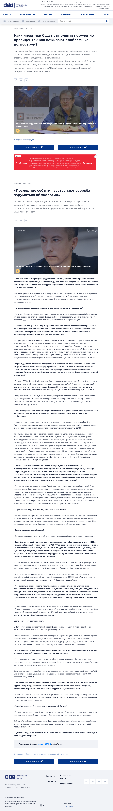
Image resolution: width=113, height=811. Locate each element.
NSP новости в (32, 147)
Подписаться (30, 21)
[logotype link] (15, 5)
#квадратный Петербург (24, 140)
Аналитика (66, 14)
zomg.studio (69, 806)
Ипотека (48, 14)
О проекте (51, 781)
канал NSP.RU (44, 744)
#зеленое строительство (36, 754)
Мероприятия (66, 784)
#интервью (18, 754)
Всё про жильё (87, 14)
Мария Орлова (104, 9)
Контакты (50, 776)
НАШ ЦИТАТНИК (47, 2)
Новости (7, 14)
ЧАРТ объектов (27, 14)
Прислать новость (49, 21)
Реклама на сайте (65, 777)
